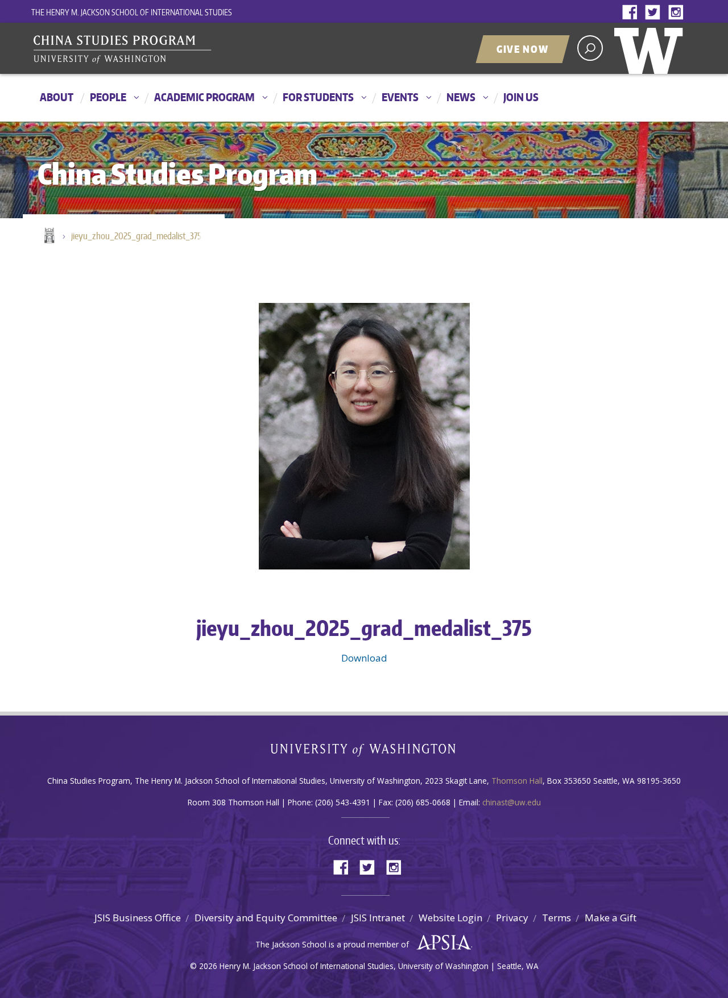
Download (364, 657)
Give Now (523, 49)
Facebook (632, 13)
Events (400, 97)
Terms (556, 917)
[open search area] (590, 48)
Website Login (450, 917)
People (108, 97)
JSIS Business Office (137, 917)
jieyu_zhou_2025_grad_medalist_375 (136, 236)
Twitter (655, 13)
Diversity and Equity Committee (266, 917)
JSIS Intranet (378, 917)
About (56, 97)
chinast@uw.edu (511, 802)
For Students (318, 97)
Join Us (521, 97)
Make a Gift (610, 917)
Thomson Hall (517, 780)
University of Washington (651, 48)
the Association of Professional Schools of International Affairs (441, 943)
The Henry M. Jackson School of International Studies (131, 12)
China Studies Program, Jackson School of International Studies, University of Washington (173, 49)
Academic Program (204, 97)
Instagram (678, 13)
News (460, 97)
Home (48, 236)
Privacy (512, 917)
